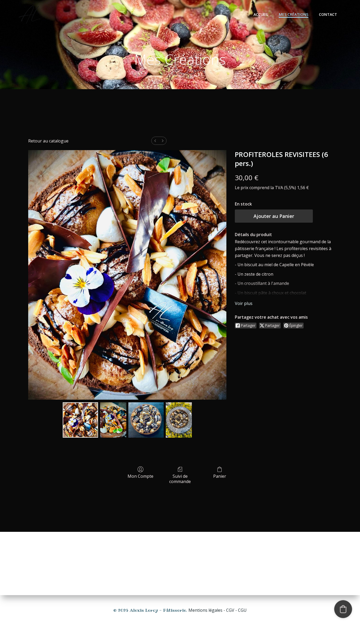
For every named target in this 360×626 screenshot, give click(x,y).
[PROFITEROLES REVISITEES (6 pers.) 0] (80, 420)
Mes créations (293, 14)
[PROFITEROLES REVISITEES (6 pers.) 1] (113, 420)
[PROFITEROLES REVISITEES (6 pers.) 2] (146, 420)
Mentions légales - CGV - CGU (217, 610)
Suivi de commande (180, 478)
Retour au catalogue (48, 141)
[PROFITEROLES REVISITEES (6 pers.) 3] (179, 420)
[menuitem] (155, 141)
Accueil (261, 14)
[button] (343, 609)
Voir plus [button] (243, 303)
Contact (328, 14)
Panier (219, 476)
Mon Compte (140, 476)
